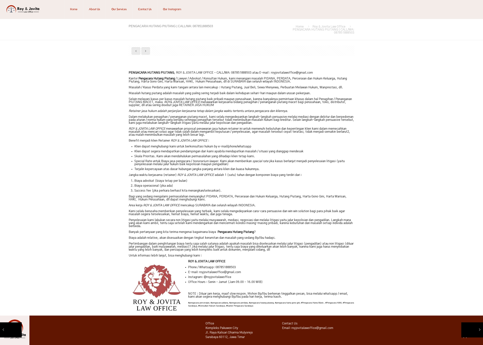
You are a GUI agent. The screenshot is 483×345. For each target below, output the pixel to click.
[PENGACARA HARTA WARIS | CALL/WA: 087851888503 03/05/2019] (11, 329)
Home (300, 26)
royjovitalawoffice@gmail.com (292, 72)
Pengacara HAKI (334, 303)
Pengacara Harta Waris (313, 303)
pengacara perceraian (199, 303)
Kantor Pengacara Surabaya (240, 306)
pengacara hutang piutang (262, 303)
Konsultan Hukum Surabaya (212, 306)
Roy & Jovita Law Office (328, 26)
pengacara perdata (239, 303)
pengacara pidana (220, 303)
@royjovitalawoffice (217, 277)
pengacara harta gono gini (288, 303)
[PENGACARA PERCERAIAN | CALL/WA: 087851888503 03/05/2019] (472, 329)
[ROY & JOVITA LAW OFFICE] (23, 9)
